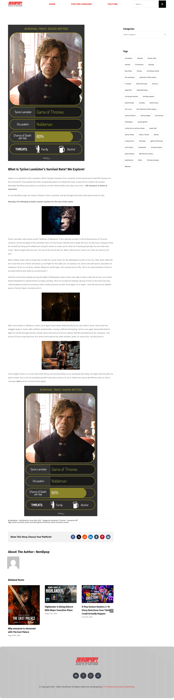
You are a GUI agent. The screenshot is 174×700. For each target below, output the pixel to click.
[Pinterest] (102, 537)
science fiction (130, 115)
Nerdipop (13, 520)
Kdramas (142, 141)
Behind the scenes (146, 154)
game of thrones (157, 141)
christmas (128, 58)
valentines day (141, 84)
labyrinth (128, 90)
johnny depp (145, 115)
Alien (140, 160)
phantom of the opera (148, 77)
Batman (128, 166)
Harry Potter (129, 135)
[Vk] (108, 537)
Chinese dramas (153, 160)
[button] (10, 602)
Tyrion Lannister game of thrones (37, 522)
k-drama (128, 84)
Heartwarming (142, 90)
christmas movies (131, 96)
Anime (156, 135)
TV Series (62, 520)
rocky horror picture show (134, 128)
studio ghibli (142, 122)
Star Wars (128, 71)
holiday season (148, 96)
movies (127, 65)
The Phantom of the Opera (146, 109)
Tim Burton (139, 65)
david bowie (129, 103)
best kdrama (129, 154)
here (19, 381)
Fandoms (54, 520)
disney (139, 71)
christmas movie (153, 71)
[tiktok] (98, 657)
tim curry (128, 109)
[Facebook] (73, 537)
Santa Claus (154, 103)
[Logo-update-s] (15, 2)
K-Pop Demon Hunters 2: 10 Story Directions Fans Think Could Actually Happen (59, 610)
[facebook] (83, 657)
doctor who (152, 58)
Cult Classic (129, 147)
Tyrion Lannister (18, 522)
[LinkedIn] (90, 537)
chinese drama (156, 147)
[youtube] (76, 657)
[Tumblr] (96, 537)
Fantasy (151, 65)
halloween (129, 122)
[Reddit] (85, 537)
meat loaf (152, 128)
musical (155, 84)
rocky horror (129, 141)
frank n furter (144, 135)
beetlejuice (129, 160)
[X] (79, 537)
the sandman (130, 77)
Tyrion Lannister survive (60, 522)
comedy (142, 103)
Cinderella (142, 147)
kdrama (140, 58)
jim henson (159, 115)
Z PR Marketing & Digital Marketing (118, 668)
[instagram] (91, 657)
